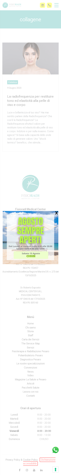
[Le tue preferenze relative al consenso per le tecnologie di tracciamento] (55, 469)
